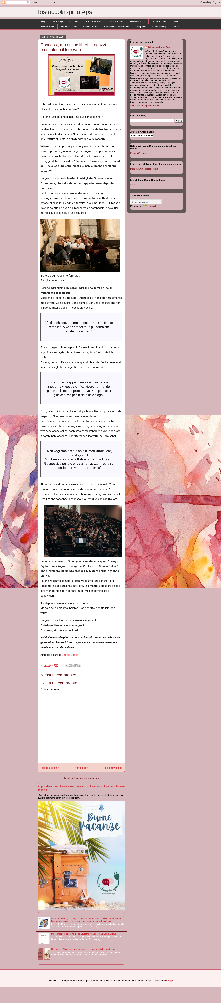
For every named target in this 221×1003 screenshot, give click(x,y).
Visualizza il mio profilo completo (145, 105)
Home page (81, 767)
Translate (152, 206)
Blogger (169, 980)
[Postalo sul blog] (70, 665)
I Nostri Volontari (115, 21)
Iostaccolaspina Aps (65, 12)
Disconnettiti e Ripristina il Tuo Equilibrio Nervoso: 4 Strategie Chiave (83, 934)
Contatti (175, 27)
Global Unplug (159, 27)
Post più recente (49, 767)
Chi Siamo (74, 21)
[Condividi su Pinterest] (79, 665)
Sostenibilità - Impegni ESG (117, 27)
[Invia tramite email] (66, 665)
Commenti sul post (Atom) (86, 778)
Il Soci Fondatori (93, 21)
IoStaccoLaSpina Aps (159, 47)
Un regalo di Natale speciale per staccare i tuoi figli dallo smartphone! (83, 949)
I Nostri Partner (90, 27)
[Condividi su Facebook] (76, 665)
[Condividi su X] (73, 665)
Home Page (57, 21)
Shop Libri (141, 27)
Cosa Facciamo (159, 21)
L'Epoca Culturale (138, 153)
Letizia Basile (70, 654)
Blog (43, 21)
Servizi (176, 21)
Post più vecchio (112, 767)
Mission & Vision (137, 21)
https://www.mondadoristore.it (144, 169)
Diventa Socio (47, 27)
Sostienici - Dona (69, 27)
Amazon (134, 184)
